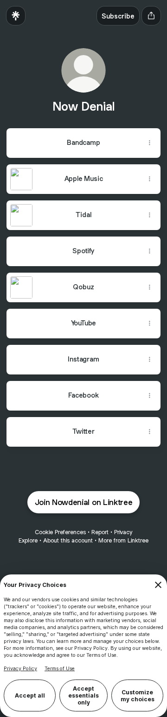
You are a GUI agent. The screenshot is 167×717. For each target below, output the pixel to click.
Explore (28, 540)
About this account (68, 540)
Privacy (123, 532)
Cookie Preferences (60, 532)
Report (100, 532)
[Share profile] (151, 15)
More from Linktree (123, 540)
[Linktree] (15, 15)
